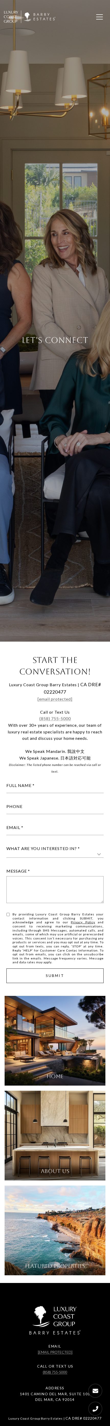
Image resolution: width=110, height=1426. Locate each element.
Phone (14, 806)
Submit (55, 975)
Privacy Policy (83, 922)
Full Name (18, 785)
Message (16, 870)
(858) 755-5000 (55, 718)
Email (13, 827)
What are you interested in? (41, 848)
